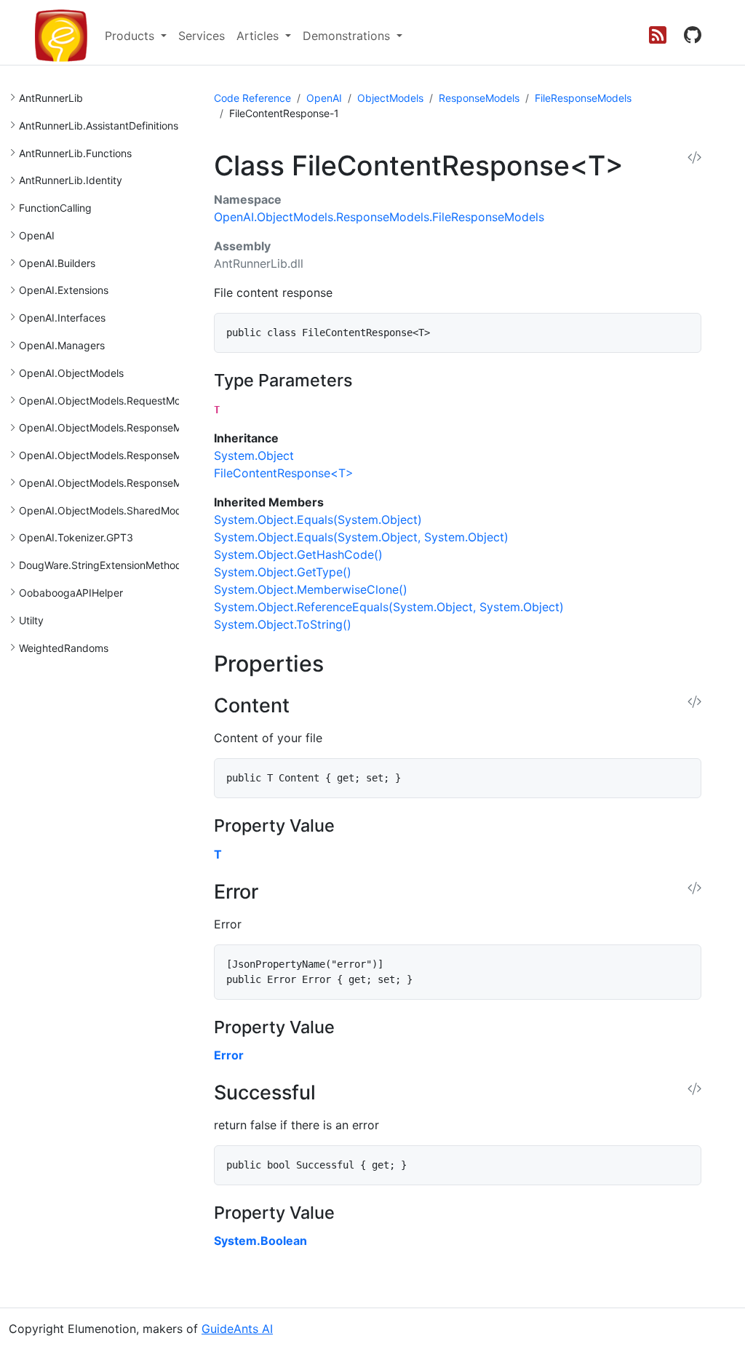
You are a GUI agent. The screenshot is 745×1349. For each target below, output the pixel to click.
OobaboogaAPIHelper (71, 592)
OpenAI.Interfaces (62, 317)
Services (201, 35)
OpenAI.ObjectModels (71, 373)
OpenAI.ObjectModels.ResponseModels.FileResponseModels (163, 455)
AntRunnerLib (51, 98)
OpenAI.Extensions (63, 290)
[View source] (694, 158)
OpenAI (37, 235)
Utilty (31, 620)
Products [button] (131, 35)
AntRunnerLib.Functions (75, 153)
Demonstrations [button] (348, 35)
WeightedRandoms (63, 648)
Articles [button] (259, 35)
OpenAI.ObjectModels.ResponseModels (113, 427)
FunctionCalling (55, 208)
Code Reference (252, 98)
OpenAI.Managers (62, 345)
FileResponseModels (583, 98)
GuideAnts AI (237, 1328)
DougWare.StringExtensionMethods (103, 565)
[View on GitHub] (692, 35)
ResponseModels (479, 98)
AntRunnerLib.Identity (70, 180)
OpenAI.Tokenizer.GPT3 (76, 537)
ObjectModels (390, 98)
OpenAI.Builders (57, 263)
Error (229, 1055)
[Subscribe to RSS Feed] (657, 35)
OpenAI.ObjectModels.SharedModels (107, 510)
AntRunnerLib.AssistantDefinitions (98, 125)
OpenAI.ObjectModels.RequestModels (109, 400)
